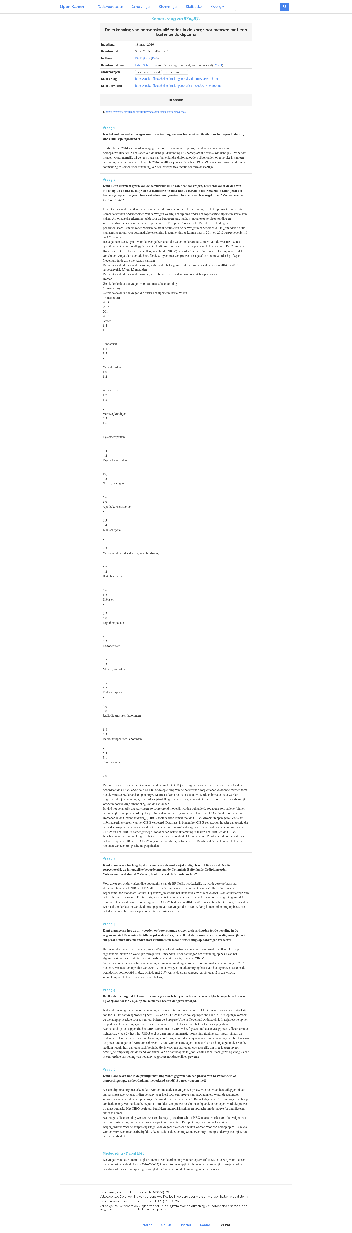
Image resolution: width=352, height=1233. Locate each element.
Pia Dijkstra (142, 58)
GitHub (166, 1225)
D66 (155, 58)
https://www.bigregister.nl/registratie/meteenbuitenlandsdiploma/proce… (147, 112)
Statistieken (195, 7)
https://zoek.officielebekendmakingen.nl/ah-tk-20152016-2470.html (178, 85)
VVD (218, 65)
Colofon (146, 1225)
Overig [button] (216, 7)
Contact (206, 1225)
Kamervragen (141, 7)
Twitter (185, 1225)
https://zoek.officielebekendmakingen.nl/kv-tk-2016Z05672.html (176, 78)
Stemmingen (168, 7)
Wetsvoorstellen (110, 7)
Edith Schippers (145, 65)
